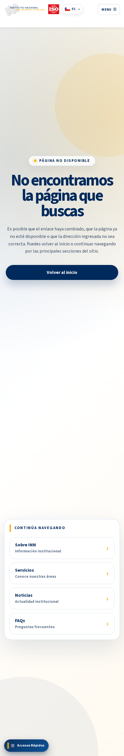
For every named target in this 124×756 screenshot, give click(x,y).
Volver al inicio (62, 272)
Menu (107, 9)
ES (74, 9)
